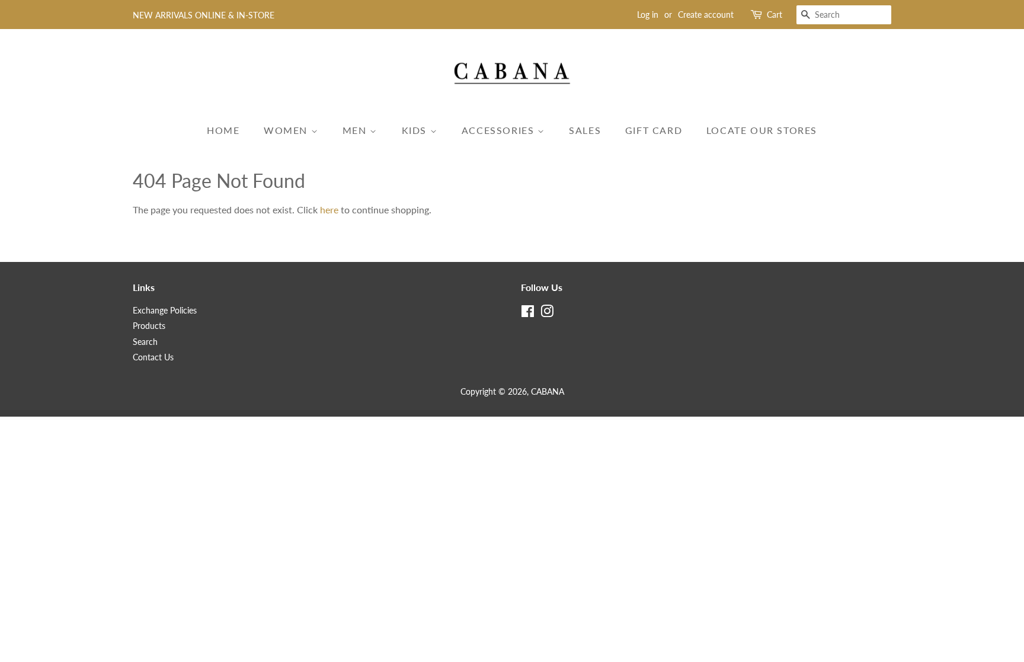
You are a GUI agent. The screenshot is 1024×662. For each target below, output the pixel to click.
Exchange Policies (165, 310)
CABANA (547, 391)
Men (356, 130)
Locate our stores (761, 130)
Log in (647, 14)
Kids (416, 130)
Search (145, 342)
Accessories (499, 130)
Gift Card (653, 130)
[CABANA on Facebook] (528, 313)
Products (149, 326)
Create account (706, 14)
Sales (585, 130)
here (329, 209)
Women (287, 130)
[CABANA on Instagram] (546, 313)
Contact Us (153, 357)
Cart (774, 14)
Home (223, 130)
